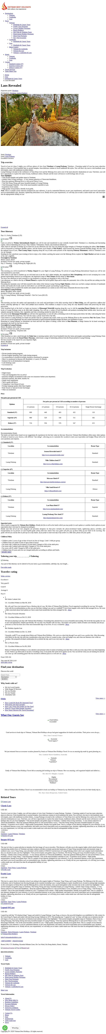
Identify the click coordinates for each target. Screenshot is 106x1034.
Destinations (9, 13)
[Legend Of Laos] (7, 903)
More (70, 610)
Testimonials (9, 1019)
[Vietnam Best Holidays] (16, 10)
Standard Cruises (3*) (16, 64)
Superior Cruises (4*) (16, 66)
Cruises (7, 62)
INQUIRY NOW (6, 552)
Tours (7, 21)
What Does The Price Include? (15, 704)
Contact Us (8, 1013)
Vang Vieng (12, 868)
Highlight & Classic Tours (21, 25)
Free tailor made (6, 567)
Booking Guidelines (11, 1002)
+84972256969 (6, 941)
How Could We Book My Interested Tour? (19, 703)
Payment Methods (11, 1004)
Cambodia (12, 17)
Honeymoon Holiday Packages (23, 34)
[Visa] (17, 948)
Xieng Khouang (13, 932)
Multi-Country (14, 47)
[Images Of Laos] (7, 836)
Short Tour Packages (20, 36)
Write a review (5, 576)
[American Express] (7, 948)
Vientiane (15, 91)
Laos (10, 19)
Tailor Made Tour (10, 71)
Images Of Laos (7, 840)
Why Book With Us (11, 1000)
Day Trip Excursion (19, 38)
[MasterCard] (24, 948)
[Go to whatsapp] (5, 1027)
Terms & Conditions (11, 1008)
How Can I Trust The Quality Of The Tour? (19, 706)
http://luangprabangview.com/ (53, 518)
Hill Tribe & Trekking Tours (22, 32)
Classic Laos (6, 806)
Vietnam (12, 15)
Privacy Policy (9, 1006)
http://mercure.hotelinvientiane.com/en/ (53, 482)
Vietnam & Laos (18, 51)
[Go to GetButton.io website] (5, 1032)
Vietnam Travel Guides (12, 1009)
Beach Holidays (18, 30)
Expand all (4, 227)
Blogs (7, 1015)
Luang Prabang (22, 93)
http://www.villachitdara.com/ (53, 464)
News (7, 1022)
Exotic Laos (6, 874)
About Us (8, 998)
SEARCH (4, 679)
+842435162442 (17, 941)
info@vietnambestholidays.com (11, 937)
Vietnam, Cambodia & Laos (22, 53)
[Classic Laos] (6, 802)
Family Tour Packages (20, 26)
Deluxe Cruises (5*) (15, 67)
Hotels (7, 54)
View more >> (100, 698)
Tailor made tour (10, 1020)
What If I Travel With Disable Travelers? (18, 708)
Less (6, 990)
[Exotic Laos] (5, 869)
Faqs (6, 1017)
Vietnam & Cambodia (20, 49)
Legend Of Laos (7, 907)
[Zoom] (104, 197)
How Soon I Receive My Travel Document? (19, 710)
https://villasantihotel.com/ (53, 491)
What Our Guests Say (12, 715)
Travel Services (10, 69)
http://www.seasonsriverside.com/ (53, 455)
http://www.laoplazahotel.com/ (53, 509)
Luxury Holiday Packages (21, 28)
